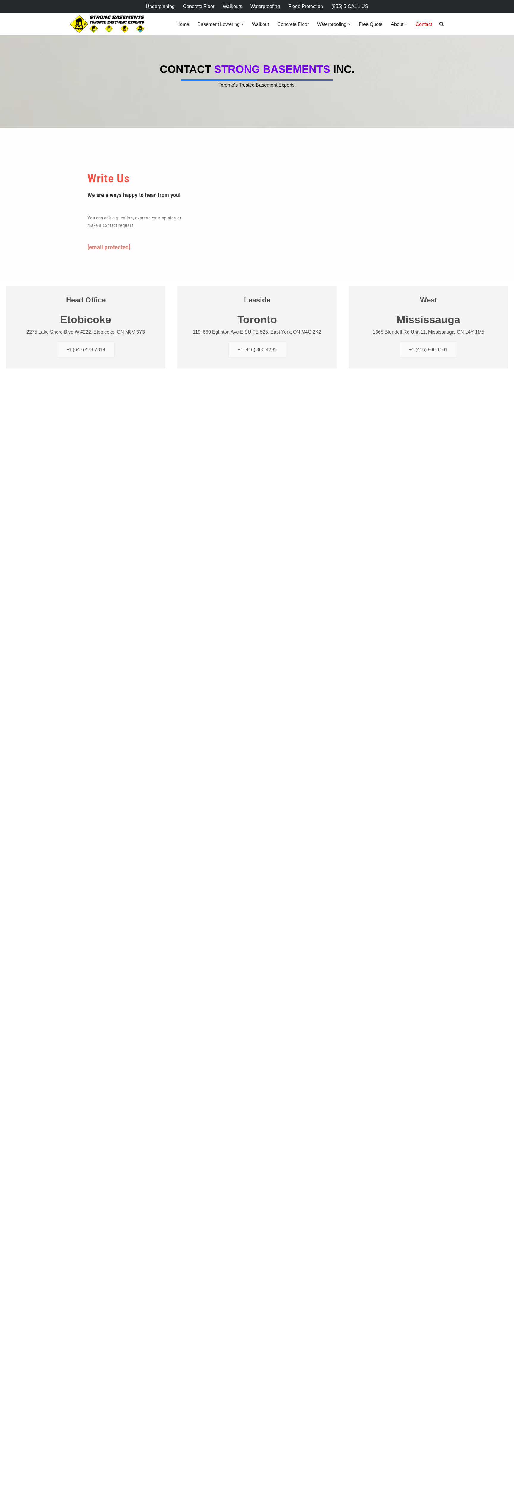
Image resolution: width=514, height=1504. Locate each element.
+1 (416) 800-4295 (257, 349)
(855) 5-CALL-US (349, 6)
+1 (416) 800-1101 (428, 349)
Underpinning (160, 6)
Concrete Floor (198, 6)
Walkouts (232, 6)
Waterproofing (265, 6)
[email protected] (108, 247)
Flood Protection (305, 6)
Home (182, 24)
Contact (424, 24)
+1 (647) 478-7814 (85, 349)
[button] (242, 24)
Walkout (260, 24)
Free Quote (371, 24)
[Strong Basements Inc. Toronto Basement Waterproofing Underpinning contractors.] (107, 24)
